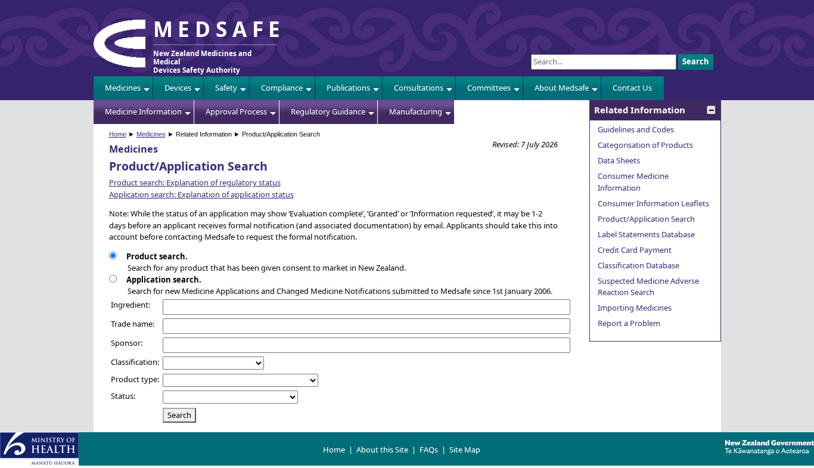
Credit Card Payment (635, 249)
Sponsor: (126, 342)
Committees (489, 87)
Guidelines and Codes (636, 129)
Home (117, 134)
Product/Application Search (646, 218)
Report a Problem (629, 323)
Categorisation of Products (645, 145)
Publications (348, 87)
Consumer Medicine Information (633, 182)
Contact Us (632, 87)
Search (695, 61)
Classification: (135, 362)
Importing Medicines (635, 307)
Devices (177, 87)
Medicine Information (143, 111)
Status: (123, 395)
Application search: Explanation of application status (201, 194)
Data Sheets (619, 160)
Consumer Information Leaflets (653, 203)
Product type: (135, 379)
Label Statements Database (646, 234)
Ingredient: (130, 304)
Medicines (123, 87)
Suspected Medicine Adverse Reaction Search (648, 286)
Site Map (464, 449)
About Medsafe (562, 87)
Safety (226, 87)
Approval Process (236, 111)
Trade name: (132, 323)
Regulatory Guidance (328, 111)
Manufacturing (415, 111)
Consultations (418, 87)
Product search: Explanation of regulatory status (195, 182)
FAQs (429, 449)
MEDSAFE (219, 28)
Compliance (282, 87)
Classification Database (638, 265)
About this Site (382, 449)
